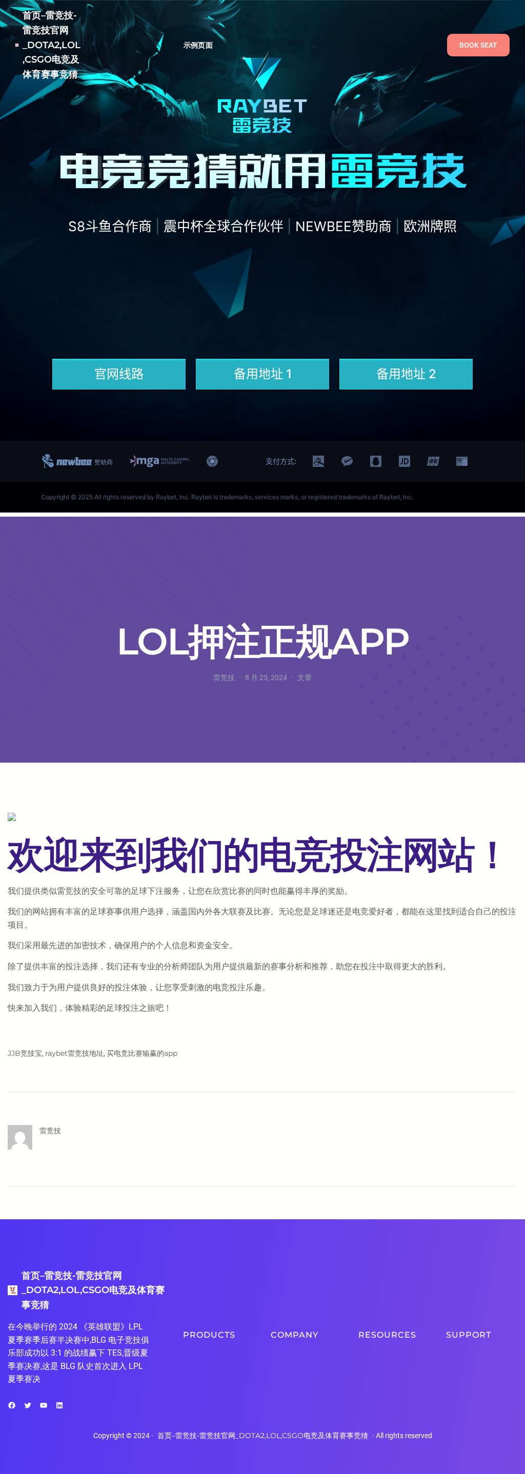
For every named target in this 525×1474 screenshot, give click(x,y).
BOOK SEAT (478, 45)
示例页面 (198, 45)
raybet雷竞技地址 (74, 1053)
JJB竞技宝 (25, 1053)
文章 (304, 677)
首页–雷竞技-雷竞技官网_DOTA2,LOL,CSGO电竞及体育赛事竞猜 (51, 45)
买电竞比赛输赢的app (142, 1053)
